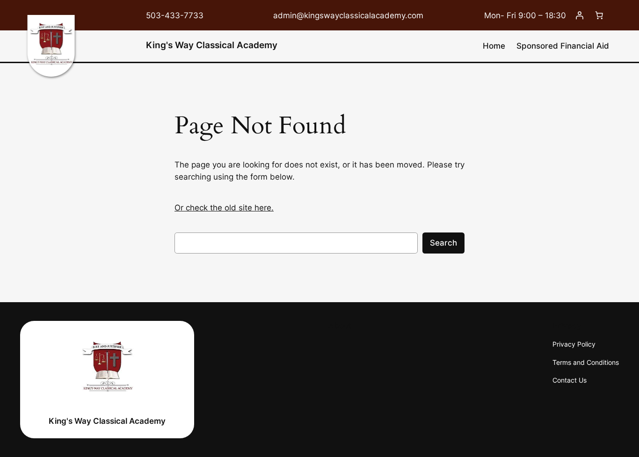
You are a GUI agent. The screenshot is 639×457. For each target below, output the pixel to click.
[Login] (579, 15)
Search (443, 242)
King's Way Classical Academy (211, 45)
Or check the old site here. (224, 207)
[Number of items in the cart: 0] (599, 15)
